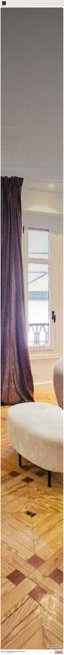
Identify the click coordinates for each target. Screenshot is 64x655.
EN (57, 3)
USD (61, 3)
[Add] (52, 652)
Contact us (52, 3)
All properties (36, 3)
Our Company (45, 3)
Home (29, 3)
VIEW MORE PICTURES (54, 646)
